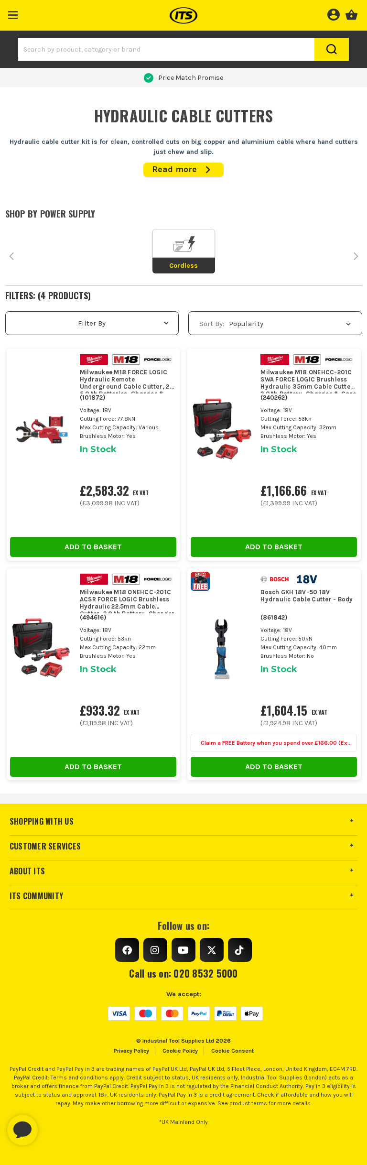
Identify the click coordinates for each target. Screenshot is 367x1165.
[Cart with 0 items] (351, 13)
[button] (13, 13)
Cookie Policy (180, 1050)
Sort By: (211, 323)
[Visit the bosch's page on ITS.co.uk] (278, 579)
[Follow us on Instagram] (155, 950)
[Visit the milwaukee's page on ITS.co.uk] (98, 359)
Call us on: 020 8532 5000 (183, 973)
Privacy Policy (131, 1050)
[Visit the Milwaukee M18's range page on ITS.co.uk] (130, 359)
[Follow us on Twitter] (212, 950)
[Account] (333, 13)
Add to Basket (93, 546)
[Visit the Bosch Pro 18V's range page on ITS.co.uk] (311, 579)
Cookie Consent (232, 1050)
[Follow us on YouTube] (183, 950)
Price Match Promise (190, 78)
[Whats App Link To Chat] (53, 1125)
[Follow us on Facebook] (127, 950)
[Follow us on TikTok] (240, 950)
